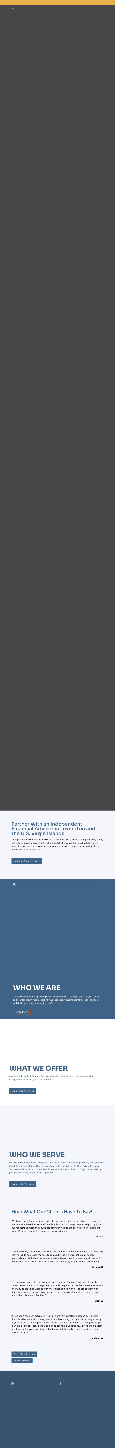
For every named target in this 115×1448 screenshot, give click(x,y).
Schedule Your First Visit (26, 860)
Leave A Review (22, 1360)
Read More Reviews (24, 1354)
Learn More (22, 1011)
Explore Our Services (23, 1090)
